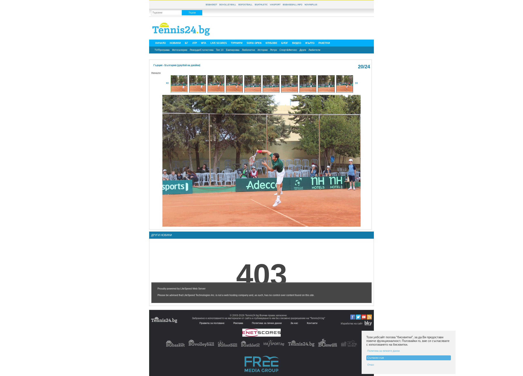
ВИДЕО (296, 43)
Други (302, 50)
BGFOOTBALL (245, 4)
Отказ (370, 364)
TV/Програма (162, 50)
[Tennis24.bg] (301, 345)
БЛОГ (284, 43)
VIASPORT (275, 4)
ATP (194, 43)
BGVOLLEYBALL (227, 4)
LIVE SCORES (218, 43)
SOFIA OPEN (254, 43)
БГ (186, 43)
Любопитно (248, 50)
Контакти (312, 323)
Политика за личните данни (383, 350)
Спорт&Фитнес (288, 50)
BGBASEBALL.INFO (292, 4)
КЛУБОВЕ (271, 43)
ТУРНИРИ (237, 43)
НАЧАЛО (160, 43)
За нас (294, 323)
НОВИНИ (175, 43)
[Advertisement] (297, 28)
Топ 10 (220, 50)
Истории (263, 50)
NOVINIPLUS (311, 4)
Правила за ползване (212, 323)
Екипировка (232, 50)
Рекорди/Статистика (201, 50)
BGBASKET (211, 4)
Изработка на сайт (352, 323)
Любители (314, 50)
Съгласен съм (375, 357)
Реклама (238, 323)
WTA (203, 43)
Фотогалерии (179, 50)
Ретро (273, 50)
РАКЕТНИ (324, 43)
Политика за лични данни (267, 323)
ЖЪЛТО (309, 43)
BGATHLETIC (261, 4)
